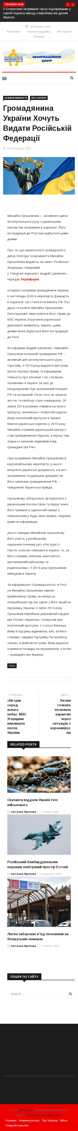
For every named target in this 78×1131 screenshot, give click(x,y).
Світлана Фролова (23, 812)
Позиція (39, 36)
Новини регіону (29, 1120)
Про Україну (38, 97)
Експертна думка (38, 31)
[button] (68, 4)
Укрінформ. (30, 279)
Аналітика (13, 31)
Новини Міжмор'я (15, 97)
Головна (11, 1120)
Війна (63, 1120)
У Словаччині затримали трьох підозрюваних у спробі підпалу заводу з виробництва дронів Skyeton (37, 13)
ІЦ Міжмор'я (26, 1110)
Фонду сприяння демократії (43, 1115)
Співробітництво (17, 1125)
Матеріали (64, 31)
